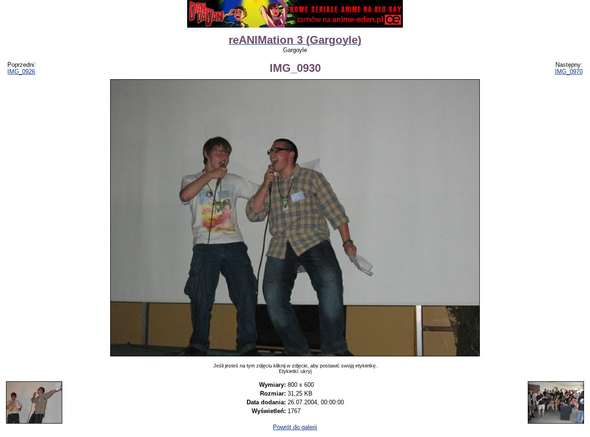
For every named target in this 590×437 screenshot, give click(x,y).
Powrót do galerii (295, 427)
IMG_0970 (569, 71)
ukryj (306, 371)
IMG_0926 (21, 71)
